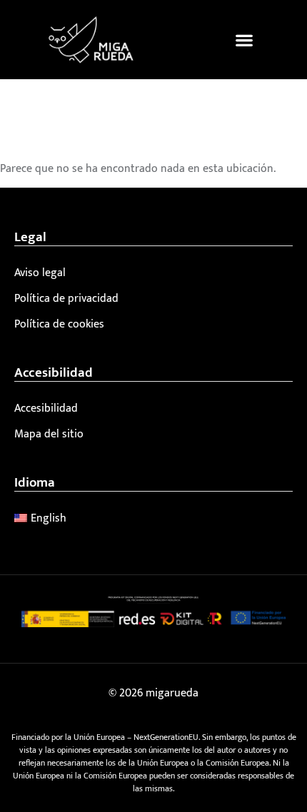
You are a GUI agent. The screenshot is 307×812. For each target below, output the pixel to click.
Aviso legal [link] (40, 273)
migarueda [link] (172, 693)
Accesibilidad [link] (46, 408)
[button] (244, 40)
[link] (90, 39)
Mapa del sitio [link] (49, 434)
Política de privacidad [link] (66, 298)
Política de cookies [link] (59, 324)
